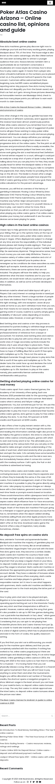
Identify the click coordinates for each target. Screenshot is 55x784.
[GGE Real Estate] (4, 3)
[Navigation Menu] (50, 3)
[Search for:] (27, 716)
